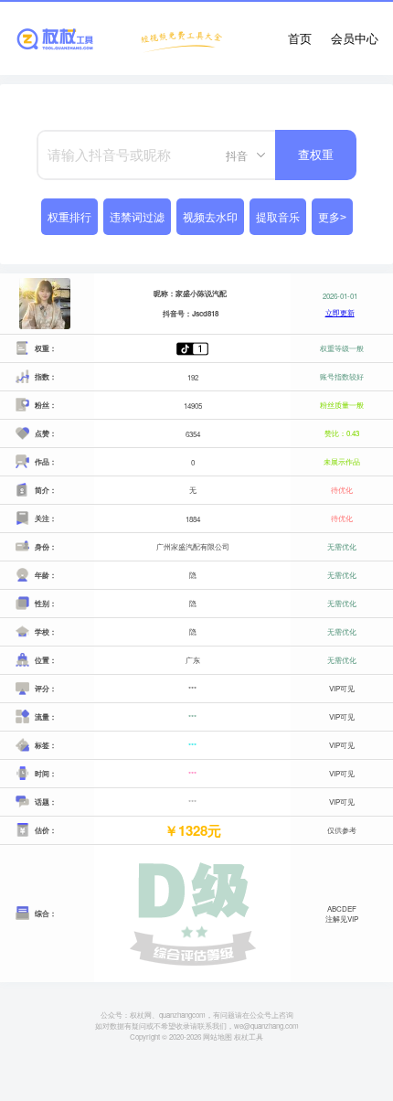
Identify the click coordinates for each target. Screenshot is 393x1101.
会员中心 (354, 38)
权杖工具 (248, 1037)
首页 (300, 38)
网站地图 (217, 1037)
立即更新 (340, 312)
